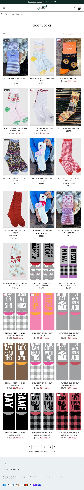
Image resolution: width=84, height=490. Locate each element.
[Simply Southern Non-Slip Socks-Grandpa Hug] (68, 411)
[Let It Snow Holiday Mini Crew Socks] (42, 57)
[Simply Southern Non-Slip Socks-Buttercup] (42, 311)
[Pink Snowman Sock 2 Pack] (42, 157)
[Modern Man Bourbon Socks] (68, 107)
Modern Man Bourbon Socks (69, 128)
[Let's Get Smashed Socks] (68, 57)
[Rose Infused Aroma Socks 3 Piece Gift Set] (68, 209)
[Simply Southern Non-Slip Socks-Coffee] (15, 361)
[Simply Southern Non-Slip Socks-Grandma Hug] (42, 411)
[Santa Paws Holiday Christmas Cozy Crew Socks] (15, 261)
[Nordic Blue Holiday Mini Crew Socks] (15, 157)
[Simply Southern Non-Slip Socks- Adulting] (42, 261)
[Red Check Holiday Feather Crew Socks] (68, 157)
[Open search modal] (75, 7)
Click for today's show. (35, 2)
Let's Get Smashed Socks (69, 78)
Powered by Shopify (9, 479)
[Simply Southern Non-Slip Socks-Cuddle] (42, 361)
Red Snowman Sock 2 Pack (42, 231)
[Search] (2, 14)
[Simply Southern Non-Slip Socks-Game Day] (15, 411)
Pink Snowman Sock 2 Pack (42, 178)
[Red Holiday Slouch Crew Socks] (15, 209)
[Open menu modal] (4, 7)
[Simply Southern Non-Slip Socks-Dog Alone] (68, 361)
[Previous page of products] (29, 447)
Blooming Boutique (20, 477)
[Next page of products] (54, 447)
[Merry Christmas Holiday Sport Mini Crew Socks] (42, 107)
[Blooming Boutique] (42, 7)
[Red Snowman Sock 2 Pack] (42, 209)
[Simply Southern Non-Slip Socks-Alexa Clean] (15, 311)
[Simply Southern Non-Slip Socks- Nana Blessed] (68, 261)
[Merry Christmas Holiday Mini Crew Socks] (15, 107)
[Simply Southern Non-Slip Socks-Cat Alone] (68, 311)
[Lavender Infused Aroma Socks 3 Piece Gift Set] (15, 57)
